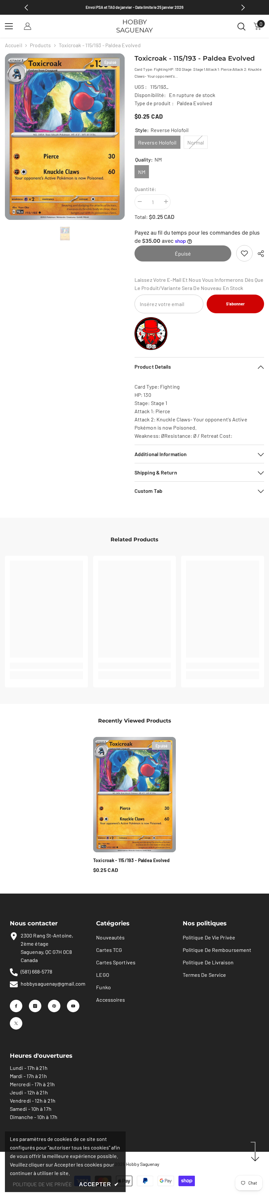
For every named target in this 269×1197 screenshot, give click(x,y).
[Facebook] (16, 1006)
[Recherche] (241, 26)
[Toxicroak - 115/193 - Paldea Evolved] (134, 794)
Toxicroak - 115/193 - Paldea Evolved (131, 860)
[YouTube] (73, 1006)
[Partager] (258, 253)
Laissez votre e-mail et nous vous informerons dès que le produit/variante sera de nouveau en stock (198, 284)
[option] (65, 136)
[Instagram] (35, 1006)
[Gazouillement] (16, 1023)
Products (40, 45)
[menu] (9, 26)
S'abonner (235, 303)
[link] (244, 253)
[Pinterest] (54, 1006)
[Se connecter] (27, 26)
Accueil (13, 45)
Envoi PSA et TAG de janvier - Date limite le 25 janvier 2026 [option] (134, 7)
